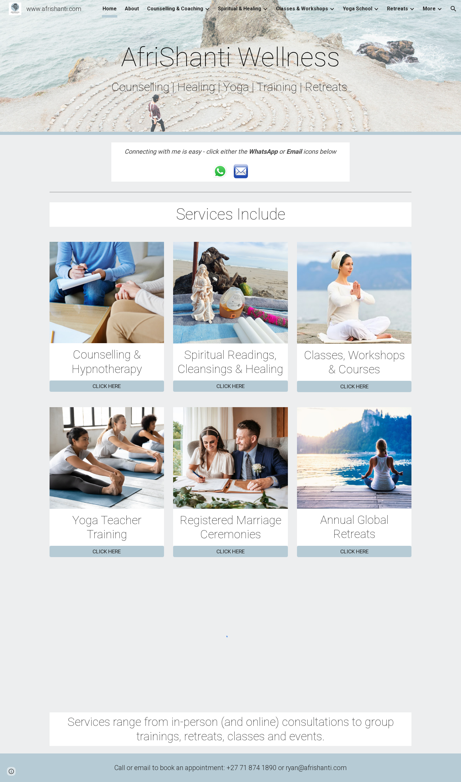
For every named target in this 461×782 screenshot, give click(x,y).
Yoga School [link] (357, 9)
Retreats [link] (397, 9)
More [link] (429, 9)
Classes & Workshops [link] (302, 9)
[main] (230, 67)
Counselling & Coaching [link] (175, 9)
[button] (453, 8)
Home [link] (110, 9)
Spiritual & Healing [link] (239, 9)
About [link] (132, 9)
